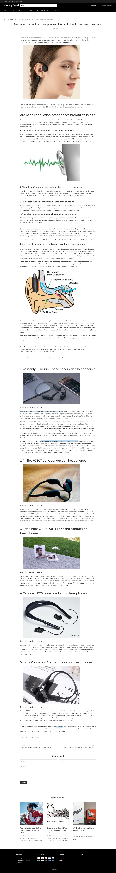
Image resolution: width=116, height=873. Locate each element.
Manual (60, 860)
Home (5, 10)
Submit (24, 782)
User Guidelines (84, 858)
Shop (13, 10)
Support (56, 10)
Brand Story (33, 10)
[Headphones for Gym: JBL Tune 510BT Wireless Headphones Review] (58, 813)
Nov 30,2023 (23, 835)
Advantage (45, 10)
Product (21, 10)
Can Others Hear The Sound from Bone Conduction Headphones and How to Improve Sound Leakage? (79, 747)
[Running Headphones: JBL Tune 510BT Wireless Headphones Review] (31, 813)
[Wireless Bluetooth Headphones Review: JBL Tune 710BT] (84, 813)
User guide (10, 19)
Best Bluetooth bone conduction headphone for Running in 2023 (37, 747)
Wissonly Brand (11, 5)
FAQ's (60, 858)
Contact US (19, 862)
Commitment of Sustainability (23, 860)
